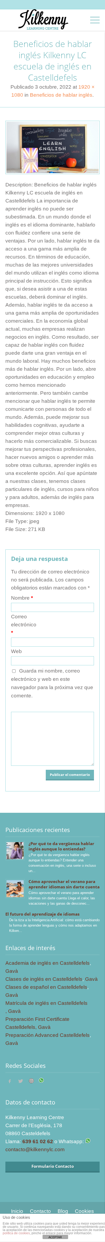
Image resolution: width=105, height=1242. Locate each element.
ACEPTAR (55, 1237)
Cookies (84, 1211)
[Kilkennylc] (43, 24)
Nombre (22, 598)
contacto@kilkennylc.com (35, 1149)
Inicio (17, 1211)
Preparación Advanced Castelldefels (47, 1035)
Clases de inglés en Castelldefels (43, 979)
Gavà (11, 971)
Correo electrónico (23, 624)
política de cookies (16, 1233)
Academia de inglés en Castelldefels (47, 963)
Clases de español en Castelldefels (46, 987)
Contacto (40, 1211)
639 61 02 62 (37, 1141)
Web (16, 651)
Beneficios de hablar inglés (61, 95)
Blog (63, 1211)
